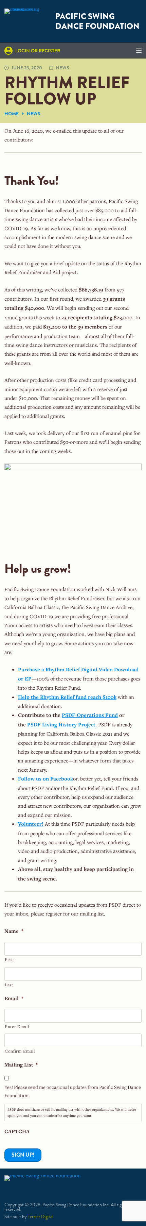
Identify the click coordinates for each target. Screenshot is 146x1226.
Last (9, 984)
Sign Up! (23, 1155)
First (9, 959)
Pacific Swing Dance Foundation (97, 21)
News (62, 67)
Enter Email (17, 1026)
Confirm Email (20, 1051)
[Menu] (139, 50)
